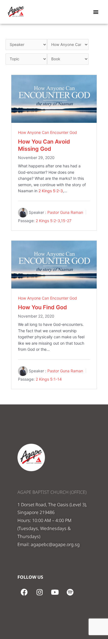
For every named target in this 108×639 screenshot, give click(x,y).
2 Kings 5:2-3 (50, 190)
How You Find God (42, 307)
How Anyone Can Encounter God (47, 132)
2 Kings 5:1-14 (49, 379)
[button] (96, 12)
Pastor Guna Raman (65, 212)
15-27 (66, 220)
